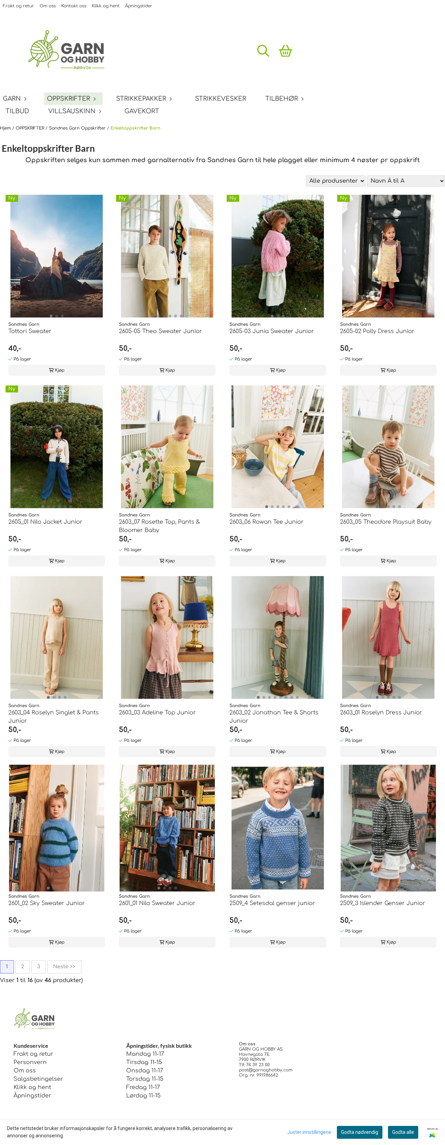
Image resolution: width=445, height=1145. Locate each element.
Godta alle (403, 1132)
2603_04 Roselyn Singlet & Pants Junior (53, 717)
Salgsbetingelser (38, 1079)
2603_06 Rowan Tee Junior (266, 522)
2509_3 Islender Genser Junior (382, 903)
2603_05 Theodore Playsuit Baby (385, 522)
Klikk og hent (106, 5)
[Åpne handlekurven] (285, 50)
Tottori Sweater (29, 331)
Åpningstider (138, 5)
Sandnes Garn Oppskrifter (78, 128)
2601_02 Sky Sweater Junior (46, 903)
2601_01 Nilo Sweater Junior (157, 903)
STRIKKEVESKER (220, 98)
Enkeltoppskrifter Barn (135, 128)
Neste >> (64, 966)
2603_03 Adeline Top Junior (157, 713)
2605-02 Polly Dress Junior (377, 331)
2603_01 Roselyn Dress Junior (381, 713)
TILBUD (17, 111)
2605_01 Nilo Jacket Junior (45, 522)
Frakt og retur (18, 5)
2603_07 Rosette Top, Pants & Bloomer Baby (159, 526)
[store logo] (71, 50)
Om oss (48, 5)
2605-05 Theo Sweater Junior (160, 331)
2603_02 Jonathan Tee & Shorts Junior (273, 717)
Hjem (6, 128)
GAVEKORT (141, 111)
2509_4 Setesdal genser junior (272, 903)
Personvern (30, 1062)
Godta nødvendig (359, 1132)
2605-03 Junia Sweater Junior (271, 331)
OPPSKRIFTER (31, 128)
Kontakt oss (73, 5)
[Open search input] (263, 51)
